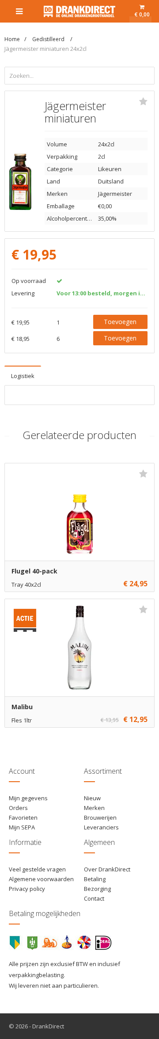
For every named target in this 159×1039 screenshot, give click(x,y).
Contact (94, 898)
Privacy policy (27, 889)
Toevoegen (120, 321)
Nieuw (92, 798)
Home (12, 39)
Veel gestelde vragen (37, 869)
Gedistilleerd (49, 39)
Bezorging (97, 889)
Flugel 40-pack (34, 571)
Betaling (95, 879)
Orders (18, 808)
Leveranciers (101, 827)
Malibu (22, 707)
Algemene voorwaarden (41, 879)
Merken (94, 808)
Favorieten (23, 817)
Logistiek (22, 376)
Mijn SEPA (22, 827)
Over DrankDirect (107, 869)
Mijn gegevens (28, 798)
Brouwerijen (100, 817)
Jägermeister (115, 194)
